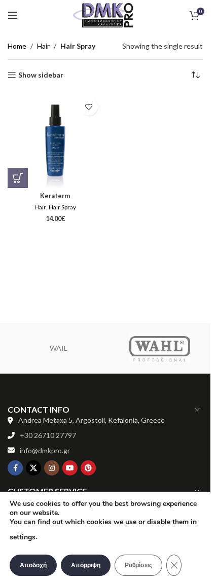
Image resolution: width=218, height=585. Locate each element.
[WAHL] (159, 348)
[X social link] (33, 468)
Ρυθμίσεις (138, 565)
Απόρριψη (85, 565)
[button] (18, 178)
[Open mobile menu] (13, 15)
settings (22, 537)
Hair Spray (62, 207)
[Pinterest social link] (88, 468)
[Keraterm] (55, 140)
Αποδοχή (33, 565)
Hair (43, 46)
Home (17, 46)
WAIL (58, 348)
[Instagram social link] (51, 468)
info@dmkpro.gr (45, 450)
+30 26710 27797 (48, 435)
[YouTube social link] (70, 468)
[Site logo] (105, 14)
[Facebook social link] (15, 468)
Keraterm (55, 196)
